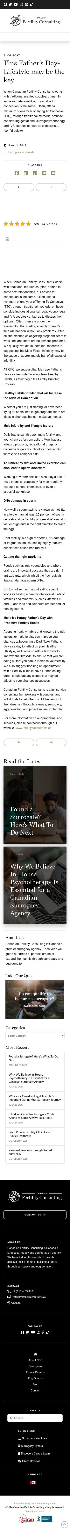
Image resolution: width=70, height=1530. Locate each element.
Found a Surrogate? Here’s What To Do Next (33, 1058)
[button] (35, 37)
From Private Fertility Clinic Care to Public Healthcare (31, 1134)
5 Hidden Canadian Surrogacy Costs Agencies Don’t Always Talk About (31, 1116)
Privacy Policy (21, 1503)
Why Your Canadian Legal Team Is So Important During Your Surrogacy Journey (35, 1098)
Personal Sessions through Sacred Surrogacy (30, 1152)
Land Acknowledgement (43, 1503)
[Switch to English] (33, 1482)
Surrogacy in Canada (21, 152)
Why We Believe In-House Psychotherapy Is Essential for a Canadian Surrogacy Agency (29, 1078)
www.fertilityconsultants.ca (34, 727)
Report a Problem (35, 1511)
